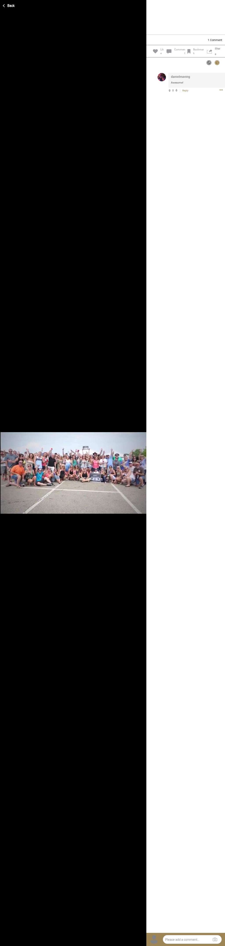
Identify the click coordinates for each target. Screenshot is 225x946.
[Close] (9, 5)
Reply (185, 90)
